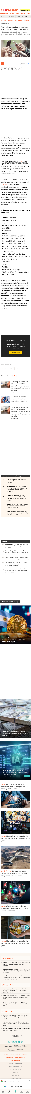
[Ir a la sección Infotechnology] (10, 10)
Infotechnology (12, 20)
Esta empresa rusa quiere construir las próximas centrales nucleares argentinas (17, 513)
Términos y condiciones (15, 1069)
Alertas (21, 1092)
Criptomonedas (4, 13)
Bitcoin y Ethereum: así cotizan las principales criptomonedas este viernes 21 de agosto (17, 505)
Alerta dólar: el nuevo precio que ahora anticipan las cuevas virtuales (17, 481)
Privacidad (15, 1072)
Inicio (15, 1092)
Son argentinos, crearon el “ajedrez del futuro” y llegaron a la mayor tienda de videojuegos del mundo (18, 498)
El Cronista (3, 20)
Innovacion (22, 13)
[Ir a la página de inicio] (2, 10)
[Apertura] (8, 1046)
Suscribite (24, 1054)
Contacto (6, 1054)
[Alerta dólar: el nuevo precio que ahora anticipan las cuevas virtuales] (15, 718)
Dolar (9, 1092)
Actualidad (11, 13)
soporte (17, 369)
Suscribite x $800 (25, 10)
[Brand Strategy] (24, 1046)
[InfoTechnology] (19, 1050)
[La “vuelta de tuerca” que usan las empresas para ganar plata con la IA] (15, 760)
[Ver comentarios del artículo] (19, 69)
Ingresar (27, 1092)
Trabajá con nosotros (15, 1060)
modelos (11, 369)
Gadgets (17, 13)
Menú (3, 1092)
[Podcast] (11, 1050)
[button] (27, 927)
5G (26, 166)
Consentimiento (15, 1075)
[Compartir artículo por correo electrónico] (16, 69)
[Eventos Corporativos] (17, 1046)
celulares (26, 20)
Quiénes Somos (9, 1057)
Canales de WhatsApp (15, 1054)
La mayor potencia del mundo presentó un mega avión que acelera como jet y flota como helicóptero (17, 489)
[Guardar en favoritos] (2, 63)
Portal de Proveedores (20, 1057)
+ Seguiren (25, 63)
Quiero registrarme (15, 352)
